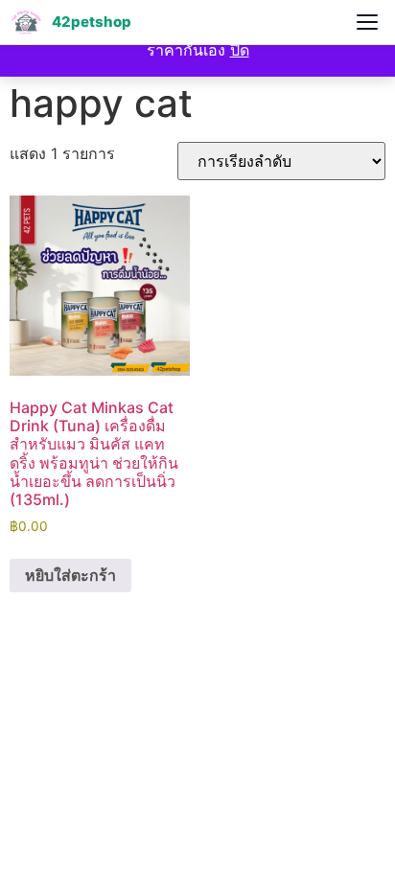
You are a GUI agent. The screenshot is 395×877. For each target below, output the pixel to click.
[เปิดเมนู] (367, 22)
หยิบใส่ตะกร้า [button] (70, 575)
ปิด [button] (239, 49)
